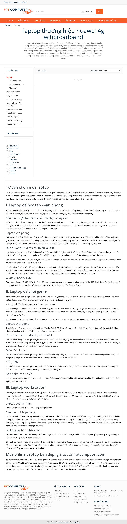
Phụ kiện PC (55, 20)
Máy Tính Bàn (12, 95)
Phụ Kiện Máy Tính (14, 109)
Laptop (9, 20)
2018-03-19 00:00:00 (17, 168)
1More (12, 157)
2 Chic (11, 165)
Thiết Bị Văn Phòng (14, 120)
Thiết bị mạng (86, 20)
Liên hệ (24, 2)
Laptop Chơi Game (16, 84)
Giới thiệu (16, 2)
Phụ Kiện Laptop (13, 92)
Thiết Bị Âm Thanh (14, 113)
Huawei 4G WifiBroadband (12, 147)
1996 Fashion (14, 154)
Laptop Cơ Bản (15, 80)
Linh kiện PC (39, 20)
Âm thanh (70, 20)
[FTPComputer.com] (18, 11)
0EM (11, 151)
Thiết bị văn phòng (107, 20)
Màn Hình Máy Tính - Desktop (15, 104)
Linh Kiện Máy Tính (14, 99)
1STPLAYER (14, 162)
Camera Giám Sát (14, 124)
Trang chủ (7, 2)
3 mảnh (12, 173)
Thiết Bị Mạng (12, 116)
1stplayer (13, 159)
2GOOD (12, 171)
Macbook (13, 88)
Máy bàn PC (23, 20)
